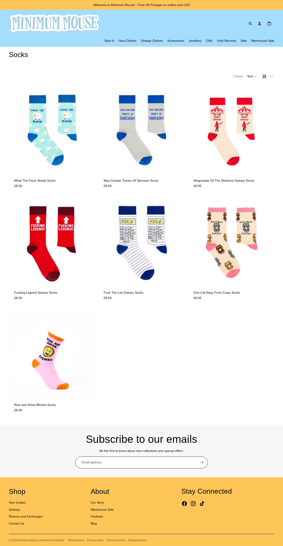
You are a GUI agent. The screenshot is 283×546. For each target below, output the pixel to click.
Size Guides (17, 502)
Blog (94, 523)
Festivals (97, 516)
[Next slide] (88, 130)
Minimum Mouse (28, 540)
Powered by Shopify (52, 540)
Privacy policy (95, 540)
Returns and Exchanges (25, 516)
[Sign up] (202, 462)
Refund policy (76, 540)
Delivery (14, 509)
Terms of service (116, 540)
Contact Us (16, 523)
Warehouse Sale (102, 509)
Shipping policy (137, 540)
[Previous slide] (15, 130)
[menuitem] (109, 41)
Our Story (97, 502)
